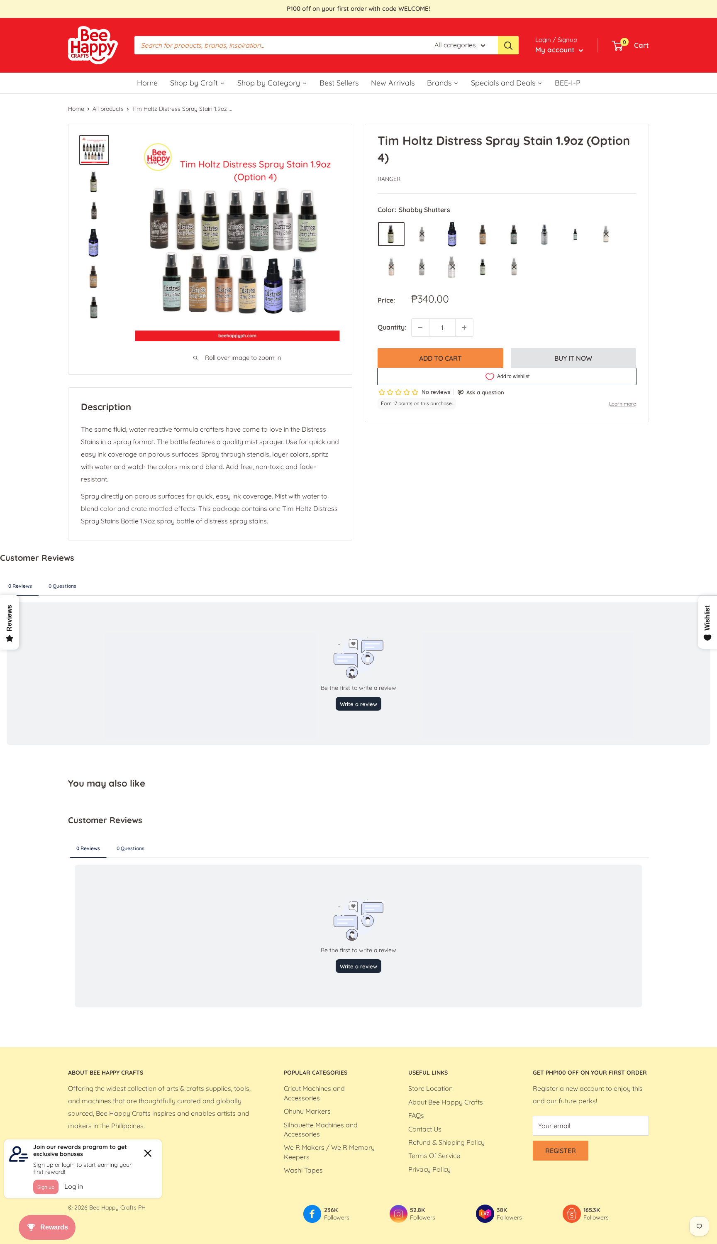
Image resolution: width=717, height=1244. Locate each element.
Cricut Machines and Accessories (314, 1093)
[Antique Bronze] (391, 267)
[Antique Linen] (606, 234)
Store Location (430, 1088)
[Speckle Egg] (575, 234)
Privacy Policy (429, 1169)
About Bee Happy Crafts (445, 1102)
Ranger (389, 179)
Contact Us (424, 1129)
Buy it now (573, 358)
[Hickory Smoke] (545, 234)
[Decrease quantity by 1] (420, 327)
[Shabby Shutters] (391, 234)
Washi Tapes (303, 1170)
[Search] (508, 45)
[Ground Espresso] (422, 234)
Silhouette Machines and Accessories (321, 1129)
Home (76, 108)
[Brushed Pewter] (452, 267)
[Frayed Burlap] (514, 267)
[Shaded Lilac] (452, 234)
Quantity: (392, 327)
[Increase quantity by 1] (464, 327)
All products (108, 108)
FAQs (416, 1115)
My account (556, 49)
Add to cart (440, 358)
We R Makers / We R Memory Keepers (329, 1152)
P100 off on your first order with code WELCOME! (358, 8)
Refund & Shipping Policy (446, 1142)
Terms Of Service (434, 1155)
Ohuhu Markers (307, 1111)
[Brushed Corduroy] (483, 234)
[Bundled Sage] (483, 267)
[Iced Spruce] (514, 234)
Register (560, 1150)
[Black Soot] (422, 267)
